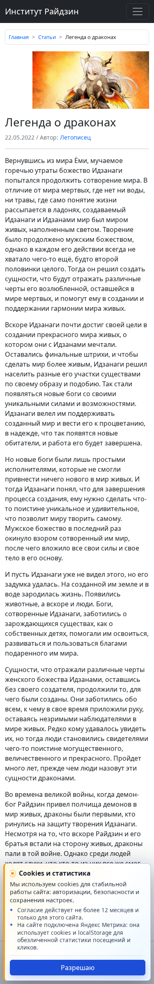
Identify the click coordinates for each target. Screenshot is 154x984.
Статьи (47, 37)
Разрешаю (77, 967)
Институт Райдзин (42, 11)
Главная (19, 37)
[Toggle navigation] (137, 11)
